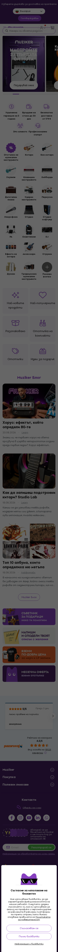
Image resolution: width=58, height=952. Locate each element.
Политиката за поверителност (34, 918)
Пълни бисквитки (29, 936)
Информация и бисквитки (29, 944)
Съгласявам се (29, 928)
